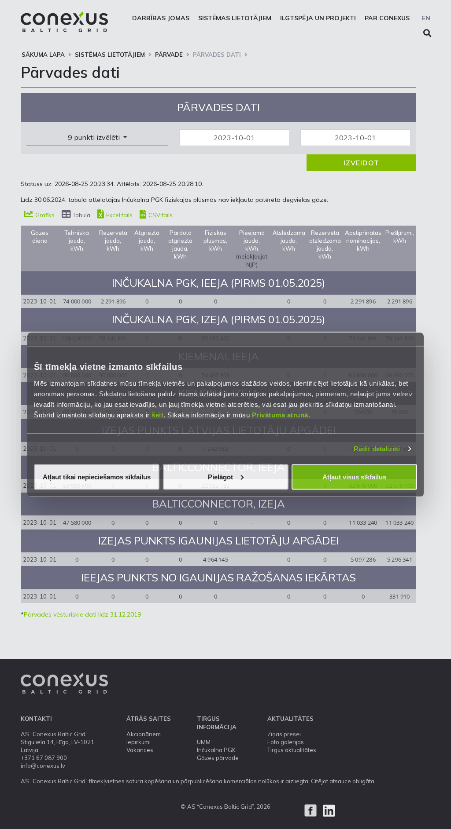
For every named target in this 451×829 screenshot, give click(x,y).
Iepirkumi (138, 741)
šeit (157, 414)
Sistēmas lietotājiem (234, 18)
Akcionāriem (143, 734)
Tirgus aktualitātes (291, 749)
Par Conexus (387, 18)
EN (426, 18)
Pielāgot (220, 476)
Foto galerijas (285, 741)
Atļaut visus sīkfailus (354, 476)
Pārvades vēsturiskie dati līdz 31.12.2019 (82, 614)
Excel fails (119, 215)
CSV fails (160, 215)
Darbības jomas (160, 18)
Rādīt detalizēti (377, 449)
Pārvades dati (217, 54)
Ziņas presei (284, 734)
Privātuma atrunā (280, 414)
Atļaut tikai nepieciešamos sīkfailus (97, 476)
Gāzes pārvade (218, 757)
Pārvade (169, 54)
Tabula (80, 215)
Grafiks (44, 215)
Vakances (139, 749)
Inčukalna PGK (216, 749)
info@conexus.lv (43, 765)
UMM (204, 741)
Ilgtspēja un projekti (318, 18)
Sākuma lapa (43, 54)
